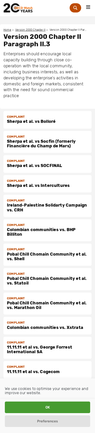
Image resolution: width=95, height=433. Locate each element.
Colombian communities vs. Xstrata (45, 327)
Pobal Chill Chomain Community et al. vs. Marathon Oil (46, 305)
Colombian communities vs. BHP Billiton (41, 232)
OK (47, 407)
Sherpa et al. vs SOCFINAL (34, 165)
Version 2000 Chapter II (30, 29)
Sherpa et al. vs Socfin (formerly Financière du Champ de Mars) (41, 143)
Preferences (47, 421)
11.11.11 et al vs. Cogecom (33, 371)
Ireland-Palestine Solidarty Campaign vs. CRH (47, 207)
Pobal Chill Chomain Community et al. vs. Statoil (46, 281)
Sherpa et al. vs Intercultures (38, 185)
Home (7, 29)
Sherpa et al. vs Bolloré (31, 121)
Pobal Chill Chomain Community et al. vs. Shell (46, 256)
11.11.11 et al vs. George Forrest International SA (39, 349)
